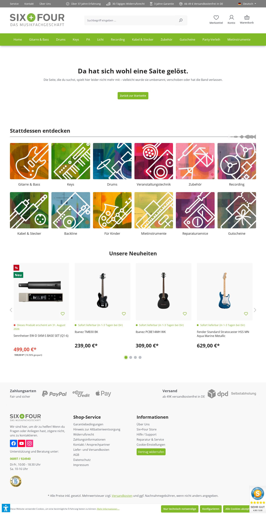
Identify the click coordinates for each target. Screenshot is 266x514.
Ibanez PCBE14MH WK (151, 332)
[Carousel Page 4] (140, 357)
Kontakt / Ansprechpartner (91, 445)
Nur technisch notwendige (179, 509)
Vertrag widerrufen (151, 452)
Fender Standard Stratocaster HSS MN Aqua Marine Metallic (223, 334)
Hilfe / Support (147, 434)
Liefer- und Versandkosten (91, 450)
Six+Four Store (147, 429)
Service (14, 3)
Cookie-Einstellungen (151, 445)
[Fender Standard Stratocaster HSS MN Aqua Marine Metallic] (225, 291)
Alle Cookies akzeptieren (240, 509)
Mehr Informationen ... (108, 508)
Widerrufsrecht (83, 434)
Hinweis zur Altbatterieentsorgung (96, 429)
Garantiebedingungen (88, 424)
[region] (133, 310)
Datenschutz (82, 460)
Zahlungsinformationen (89, 440)
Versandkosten (122, 496)
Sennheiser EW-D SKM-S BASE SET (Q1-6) (41, 336)
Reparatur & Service (150, 440)
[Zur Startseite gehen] (37, 19)
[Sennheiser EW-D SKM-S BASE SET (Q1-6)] (41, 291)
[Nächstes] (255, 310)
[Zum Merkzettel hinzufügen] (62, 314)
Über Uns (45, 3)
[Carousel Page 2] (130, 357)
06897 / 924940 (20, 459)
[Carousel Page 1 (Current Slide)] (125, 357)
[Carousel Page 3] (135, 357)
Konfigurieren (210, 509)
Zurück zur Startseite (133, 95)
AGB (76, 455)
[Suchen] (180, 20)
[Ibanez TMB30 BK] (102, 291)
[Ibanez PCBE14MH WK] (163, 291)
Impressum (81, 465)
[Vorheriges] (11, 310)
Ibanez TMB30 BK (86, 332)
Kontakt (29, 3)
